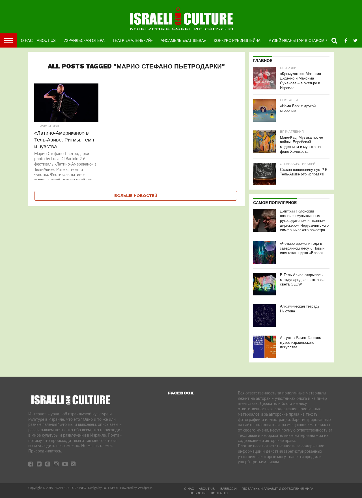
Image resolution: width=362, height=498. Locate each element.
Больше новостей (135, 196)
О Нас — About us (199, 488)
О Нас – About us (38, 40)
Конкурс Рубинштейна (237, 40)
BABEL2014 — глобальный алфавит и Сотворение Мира (266, 488)
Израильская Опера (84, 40)
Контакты (219, 493)
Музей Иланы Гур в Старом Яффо (302, 40)
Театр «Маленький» (133, 40)
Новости (198, 493)
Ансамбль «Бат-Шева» (183, 40)
